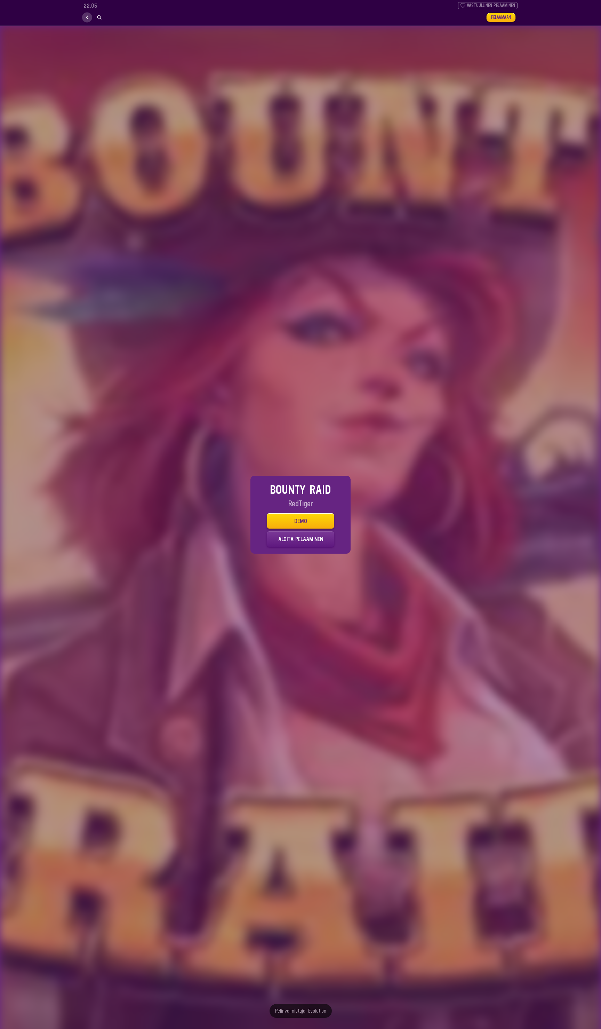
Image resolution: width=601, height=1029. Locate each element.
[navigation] (87, 18)
